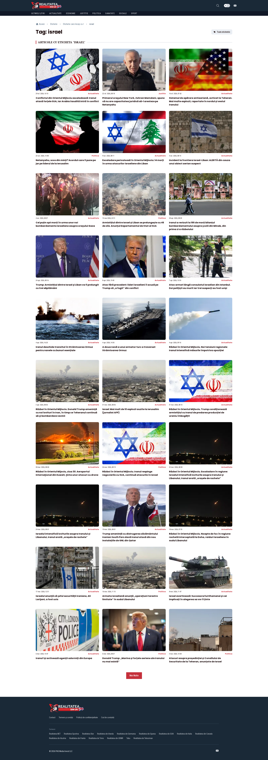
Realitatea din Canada (203, 734)
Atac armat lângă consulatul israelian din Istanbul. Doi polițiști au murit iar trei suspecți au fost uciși (199, 286)
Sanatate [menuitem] (110, 13)
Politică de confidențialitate (87, 717)
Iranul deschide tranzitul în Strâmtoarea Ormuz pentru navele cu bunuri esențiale (64, 348)
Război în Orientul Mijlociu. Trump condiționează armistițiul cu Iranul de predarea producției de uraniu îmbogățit (198, 413)
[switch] (227, 5)
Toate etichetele (223, 32)
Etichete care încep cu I (73, 24)
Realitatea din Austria (57, 738)
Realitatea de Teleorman (143, 738)
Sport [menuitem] (134, 13)
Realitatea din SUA (166, 734)
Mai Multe (134, 675)
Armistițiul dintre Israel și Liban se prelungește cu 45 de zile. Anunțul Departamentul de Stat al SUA (133, 224)
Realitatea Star (88, 734)
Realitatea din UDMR (115, 738)
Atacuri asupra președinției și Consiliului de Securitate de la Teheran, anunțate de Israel (195, 660)
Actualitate (93, 93)
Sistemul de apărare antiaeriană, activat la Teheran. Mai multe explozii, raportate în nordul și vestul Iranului (200, 101)
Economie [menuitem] (70, 13)
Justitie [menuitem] (84, 13)
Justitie (162, 93)
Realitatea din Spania (147, 734)
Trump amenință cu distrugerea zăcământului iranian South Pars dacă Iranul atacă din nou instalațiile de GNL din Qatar (130, 537)
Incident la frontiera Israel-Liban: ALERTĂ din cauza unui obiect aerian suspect (199, 162)
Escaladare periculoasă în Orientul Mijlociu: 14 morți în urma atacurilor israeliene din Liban (133, 162)
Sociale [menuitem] (123, 13)
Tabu (128, 738)
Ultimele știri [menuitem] (38, 13)
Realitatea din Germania (126, 734)
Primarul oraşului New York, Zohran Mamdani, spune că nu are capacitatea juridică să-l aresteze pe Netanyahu (133, 101)
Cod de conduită (107, 717)
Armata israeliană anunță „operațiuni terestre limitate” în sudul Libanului (130, 597)
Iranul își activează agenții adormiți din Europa (64, 658)
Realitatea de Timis (96, 738)
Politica (95, 156)
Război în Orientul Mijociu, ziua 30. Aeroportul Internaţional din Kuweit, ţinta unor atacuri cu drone (67, 473)
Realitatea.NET (55, 734)
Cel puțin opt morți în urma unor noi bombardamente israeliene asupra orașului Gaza (65, 224)
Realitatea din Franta (77, 738)
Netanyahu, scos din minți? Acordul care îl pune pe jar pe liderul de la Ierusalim (66, 162)
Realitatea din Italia (184, 734)
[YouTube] (235, 5)
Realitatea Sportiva (71, 734)
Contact (52, 717)
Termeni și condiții (66, 717)
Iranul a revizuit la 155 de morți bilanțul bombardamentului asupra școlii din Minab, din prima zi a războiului (197, 226)
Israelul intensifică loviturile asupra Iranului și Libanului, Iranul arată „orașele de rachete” (63, 535)
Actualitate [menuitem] (55, 13)
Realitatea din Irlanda (105, 734)
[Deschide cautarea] (218, 5)
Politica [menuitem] (96, 13)
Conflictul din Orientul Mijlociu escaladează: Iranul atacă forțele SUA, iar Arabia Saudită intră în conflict (67, 99)
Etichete (53, 24)
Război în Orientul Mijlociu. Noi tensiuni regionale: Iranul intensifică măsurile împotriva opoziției (198, 348)
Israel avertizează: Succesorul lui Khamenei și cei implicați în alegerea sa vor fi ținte (198, 597)
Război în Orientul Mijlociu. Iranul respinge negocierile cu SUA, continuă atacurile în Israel (130, 473)
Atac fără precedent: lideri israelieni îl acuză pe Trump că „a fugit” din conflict (130, 286)
